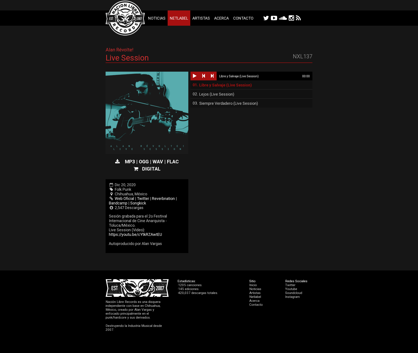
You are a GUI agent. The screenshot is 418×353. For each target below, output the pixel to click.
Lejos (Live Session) (216, 94)
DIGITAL (151, 169)
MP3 (130, 161)
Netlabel (179, 18)
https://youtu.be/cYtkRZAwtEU (135, 234)
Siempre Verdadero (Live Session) (228, 103)
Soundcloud (293, 293)
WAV (158, 161)
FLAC (173, 161)
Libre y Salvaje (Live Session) (225, 85)
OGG (144, 161)
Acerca (221, 18)
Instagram (292, 297)
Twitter (143, 198)
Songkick (138, 203)
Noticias (156, 18)
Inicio (253, 285)
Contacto (243, 18)
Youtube (291, 289)
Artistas (201, 18)
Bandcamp (118, 203)
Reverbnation (163, 198)
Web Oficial (124, 198)
